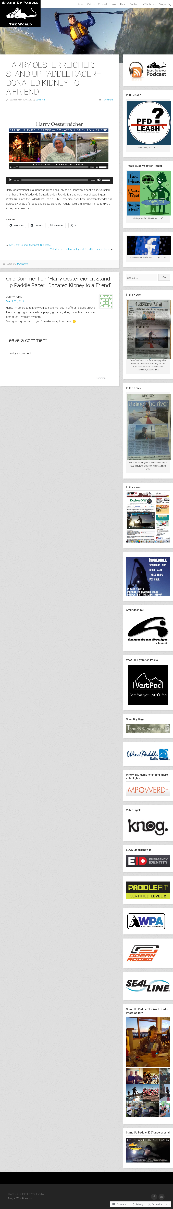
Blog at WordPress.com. (21, 1198)
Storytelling (165, 4)
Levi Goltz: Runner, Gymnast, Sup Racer (30, 245)
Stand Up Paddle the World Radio (20, 13)
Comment (101, 378)
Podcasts (22, 263)
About (123, 4)
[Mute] (99, 180)
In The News (148, 4)
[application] (59, 180)
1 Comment (107, 100)
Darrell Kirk (40, 100)
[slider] (106, 180)
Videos (91, 4)
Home (80, 4)
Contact (134, 4)
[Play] (10, 180)
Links (113, 4)
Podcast (102, 4)
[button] (134, 1075)
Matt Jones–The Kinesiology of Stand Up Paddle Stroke (80, 249)
